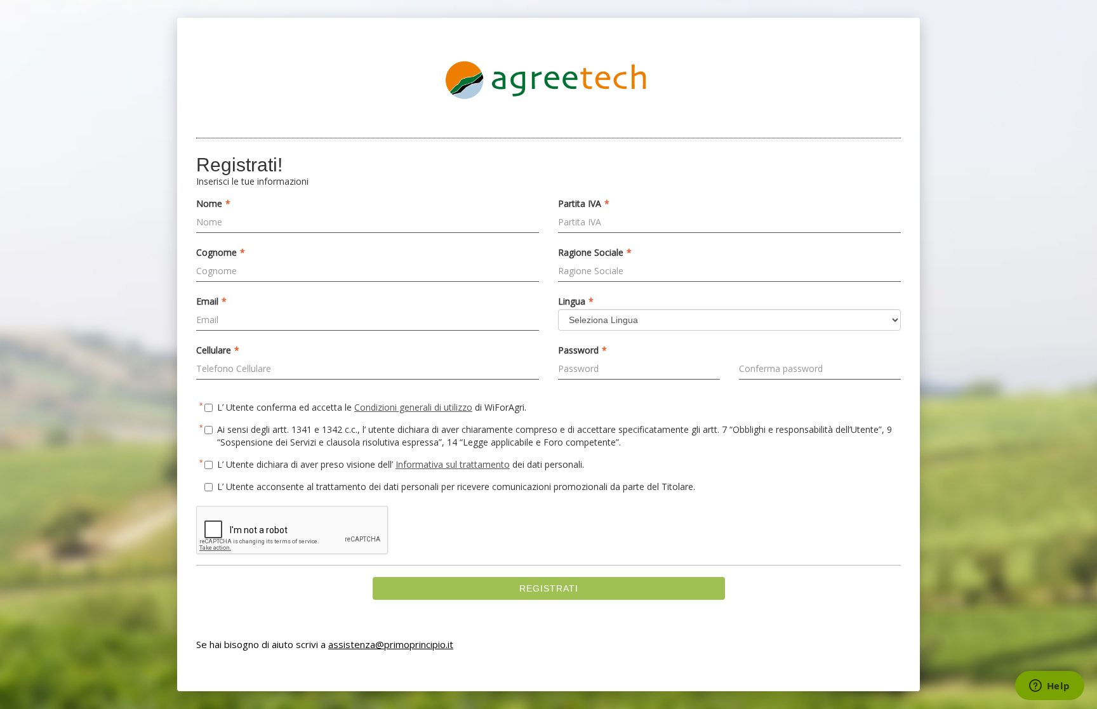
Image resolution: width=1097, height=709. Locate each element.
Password (582, 350)
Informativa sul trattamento (453, 464)
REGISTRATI (548, 588)
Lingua (576, 301)
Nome (213, 203)
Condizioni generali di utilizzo (413, 407)
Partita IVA (583, 203)
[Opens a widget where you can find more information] (1049, 687)
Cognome (220, 252)
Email (211, 301)
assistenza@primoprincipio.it (390, 644)
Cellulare (217, 350)
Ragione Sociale (595, 252)
